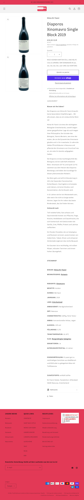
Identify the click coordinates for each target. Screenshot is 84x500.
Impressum (46, 418)
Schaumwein (9, 437)
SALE (25, 446)
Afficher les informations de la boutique (62, 96)
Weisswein (8, 423)
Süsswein (8, 432)
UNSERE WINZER (29, 432)
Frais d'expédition (61, 44)
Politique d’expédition (62, 495)
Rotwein (64, 274)
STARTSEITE (27, 418)
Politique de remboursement (54, 493)
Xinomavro (60, 284)
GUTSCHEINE (28, 441)
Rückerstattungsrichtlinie (50, 437)
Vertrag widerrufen (48, 446)
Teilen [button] (51, 396)
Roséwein (8, 428)
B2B (25, 455)
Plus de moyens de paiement (63, 83)
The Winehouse (16, 493)
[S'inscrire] (39, 467)
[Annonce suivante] (80, 2)
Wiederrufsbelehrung (49, 428)
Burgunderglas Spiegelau (61, 339)
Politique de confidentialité (71, 493)
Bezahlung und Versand (50, 432)
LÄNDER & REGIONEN (30, 437)
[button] (4, 8)
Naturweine (9, 441)
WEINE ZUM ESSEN (30, 428)
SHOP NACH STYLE (30, 423)
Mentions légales (74, 495)
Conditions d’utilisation (47, 495)
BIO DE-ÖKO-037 (47, 441)
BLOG (25, 451)
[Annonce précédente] (4, 2)
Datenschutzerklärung (49, 423)
